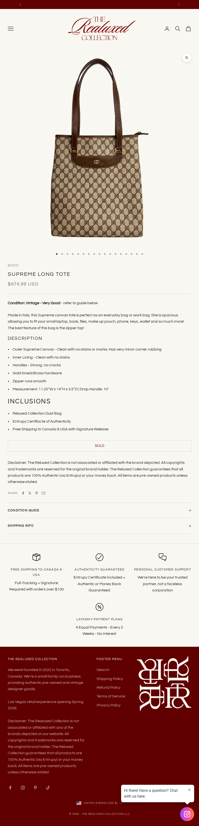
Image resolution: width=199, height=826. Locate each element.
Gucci (13, 265)
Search (103, 670)
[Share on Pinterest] (37, 493)
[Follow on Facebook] (10, 787)
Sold (99, 446)
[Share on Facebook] (23, 493)
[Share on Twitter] (30, 493)
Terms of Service (111, 696)
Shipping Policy (110, 679)
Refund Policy (108, 687)
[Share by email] (43, 493)
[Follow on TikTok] (48, 787)
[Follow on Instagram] (22, 787)
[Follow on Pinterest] (35, 787)
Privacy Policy (109, 705)
